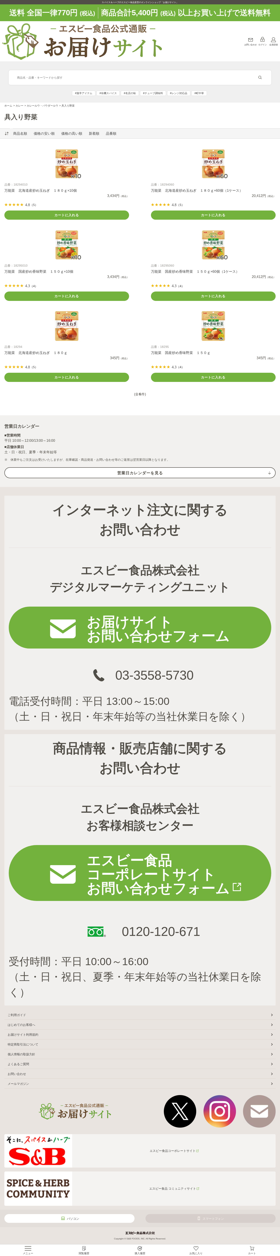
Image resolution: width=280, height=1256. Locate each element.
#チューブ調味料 (153, 93)
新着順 (94, 133)
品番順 (111, 133)
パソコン (73, 1218)
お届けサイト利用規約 (23, 1034)
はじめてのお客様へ (21, 1025)
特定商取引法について (23, 1044)
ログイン (262, 44)
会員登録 (273, 44)
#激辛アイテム (83, 93)
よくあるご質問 (18, 1064)
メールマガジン (18, 1083)
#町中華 (199, 93)
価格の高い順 (71, 133)
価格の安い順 (44, 133)
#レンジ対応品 (178, 93)
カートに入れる (66, 215)
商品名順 (20, 133)
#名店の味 (130, 93)
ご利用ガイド (17, 1015)
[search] (260, 78)
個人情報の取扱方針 (21, 1054)
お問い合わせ (250, 44)
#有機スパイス (108, 93)
